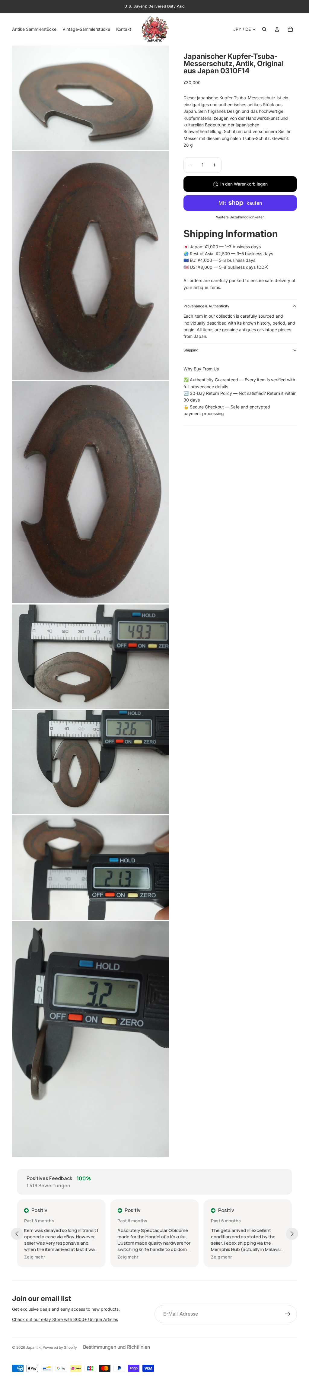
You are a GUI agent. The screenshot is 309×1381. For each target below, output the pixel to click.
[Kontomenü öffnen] (277, 29)
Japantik (33, 1347)
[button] (34, 1257)
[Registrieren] (288, 1314)
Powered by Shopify (60, 1347)
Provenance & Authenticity (206, 306)
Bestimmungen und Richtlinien (116, 1347)
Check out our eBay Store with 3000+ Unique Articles (65, 1319)
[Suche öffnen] (264, 29)
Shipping (190, 350)
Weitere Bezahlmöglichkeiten (240, 217)
